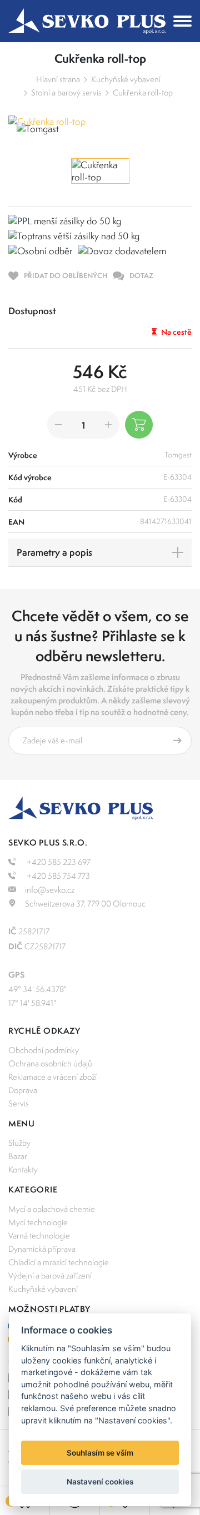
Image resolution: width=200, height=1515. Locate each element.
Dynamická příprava (42, 1249)
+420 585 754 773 (57, 875)
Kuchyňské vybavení (126, 79)
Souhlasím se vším (100, 1452)
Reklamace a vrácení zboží (52, 1076)
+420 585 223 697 (58, 862)
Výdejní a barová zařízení (50, 1275)
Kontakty (23, 1169)
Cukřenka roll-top (143, 92)
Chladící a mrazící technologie (58, 1262)
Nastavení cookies (100, 1481)
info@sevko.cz (49, 889)
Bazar (17, 1156)
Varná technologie (39, 1235)
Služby (19, 1142)
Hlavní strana (58, 79)
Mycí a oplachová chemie (51, 1209)
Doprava (22, 1090)
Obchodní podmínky (43, 1050)
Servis (18, 1103)
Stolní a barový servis (66, 92)
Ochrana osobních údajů (50, 1063)
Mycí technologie (38, 1222)
